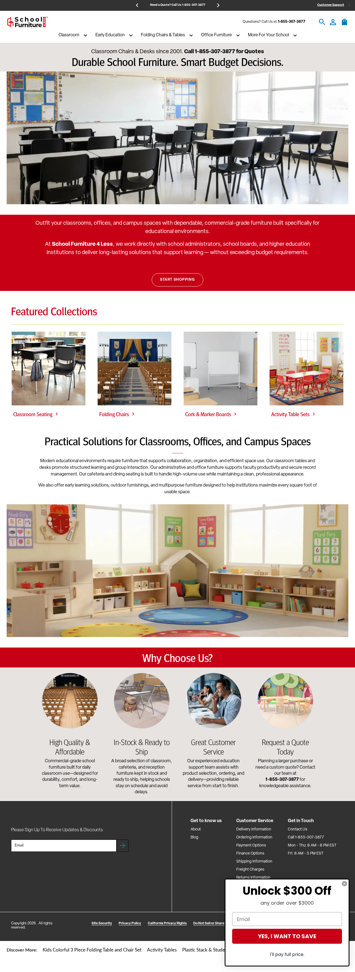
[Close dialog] (344, 883)
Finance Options (250, 853)
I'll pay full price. (287, 954)
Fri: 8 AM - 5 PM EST (305, 853)
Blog (194, 837)
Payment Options (251, 845)
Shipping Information (254, 862)
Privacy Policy (130, 923)
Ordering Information (254, 837)
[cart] (344, 24)
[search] (322, 22)
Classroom (69, 35)
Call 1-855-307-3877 (306, 837)
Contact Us (297, 829)
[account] (333, 22)
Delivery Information (253, 829)
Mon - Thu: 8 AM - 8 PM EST (312, 845)
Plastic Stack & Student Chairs (212, 950)
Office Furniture (216, 35)
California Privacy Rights (167, 923)
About (196, 829)
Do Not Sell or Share (208, 923)
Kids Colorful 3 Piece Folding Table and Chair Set (92, 950)
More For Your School (268, 35)
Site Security (102, 923)
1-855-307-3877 (291, 22)
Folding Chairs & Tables (163, 35)
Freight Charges (250, 870)
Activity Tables (162, 950)
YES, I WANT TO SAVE (287, 936)
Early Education (110, 35)
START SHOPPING (177, 280)
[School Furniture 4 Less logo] (27, 22)
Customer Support (330, 5)
